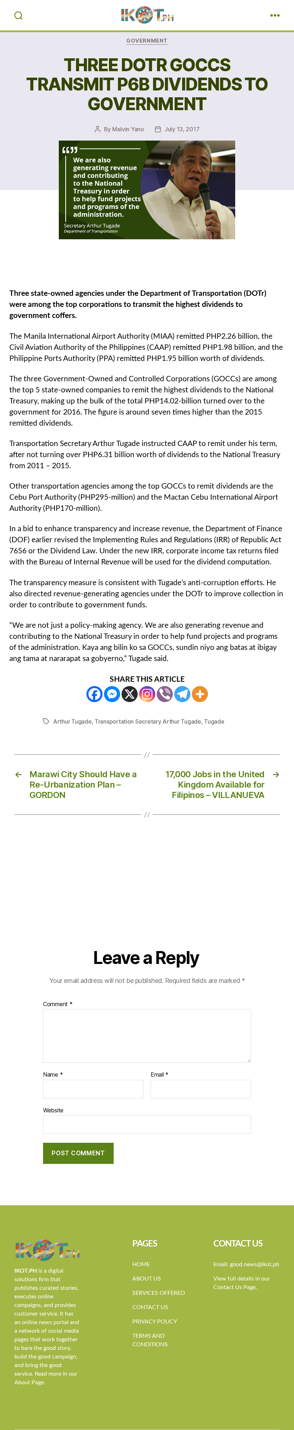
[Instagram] (147, 694)
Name (53, 1075)
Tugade (214, 721)
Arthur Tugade (72, 721)
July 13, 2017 (182, 129)
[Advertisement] (147, 893)
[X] (130, 694)
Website (53, 1110)
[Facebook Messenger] (112, 694)
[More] (200, 694)
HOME (141, 1264)
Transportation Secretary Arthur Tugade (148, 721)
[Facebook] (94, 694)
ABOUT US (146, 1279)
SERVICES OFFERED (158, 1293)
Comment (58, 1004)
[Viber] (165, 694)
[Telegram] (182, 694)
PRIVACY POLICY (154, 1321)
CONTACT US (150, 1307)
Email (160, 1075)
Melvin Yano (128, 129)
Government (147, 41)
